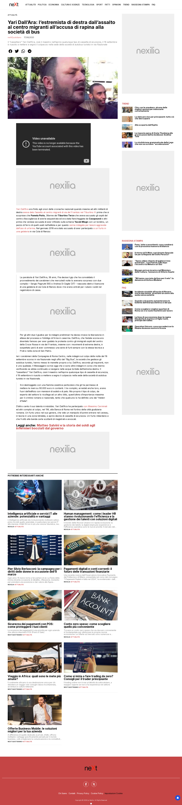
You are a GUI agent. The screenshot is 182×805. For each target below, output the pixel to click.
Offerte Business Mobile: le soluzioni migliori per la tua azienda (32, 730)
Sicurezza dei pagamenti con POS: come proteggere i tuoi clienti (30, 625)
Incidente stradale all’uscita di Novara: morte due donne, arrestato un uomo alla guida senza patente (154, 293)
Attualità (30, 4)
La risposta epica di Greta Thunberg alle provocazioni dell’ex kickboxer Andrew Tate (154, 134)
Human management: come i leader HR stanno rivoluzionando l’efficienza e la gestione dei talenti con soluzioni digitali (90, 516)
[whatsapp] (23, 53)
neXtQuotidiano (14, 37)
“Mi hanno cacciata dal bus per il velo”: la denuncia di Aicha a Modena (154, 279)
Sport (99, 4)
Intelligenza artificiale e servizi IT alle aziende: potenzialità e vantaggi (32, 515)
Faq (153, 4)
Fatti (107, 4)
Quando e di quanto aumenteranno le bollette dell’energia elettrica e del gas (153, 301)
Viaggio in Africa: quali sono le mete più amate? (34, 677)
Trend (126, 4)
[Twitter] (92, 783)
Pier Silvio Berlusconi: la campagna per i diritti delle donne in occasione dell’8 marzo (34, 571)
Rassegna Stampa (141, 4)
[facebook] (10, 53)
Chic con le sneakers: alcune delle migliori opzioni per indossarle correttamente (151, 109)
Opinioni (116, 4)
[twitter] (16, 53)
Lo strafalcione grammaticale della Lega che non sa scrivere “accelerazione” (154, 143)
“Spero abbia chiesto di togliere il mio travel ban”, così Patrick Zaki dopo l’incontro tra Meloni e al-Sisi (152, 262)
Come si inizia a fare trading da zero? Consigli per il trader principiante (88, 677)
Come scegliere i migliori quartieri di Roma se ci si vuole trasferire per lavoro (154, 310)
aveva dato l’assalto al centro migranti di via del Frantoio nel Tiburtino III (59, 212)
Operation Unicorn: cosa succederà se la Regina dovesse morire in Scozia (154, 327)
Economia (54, 4)
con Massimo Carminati (95, 406)
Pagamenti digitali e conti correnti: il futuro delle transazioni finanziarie (88, 570)
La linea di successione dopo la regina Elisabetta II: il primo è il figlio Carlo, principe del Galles (153, 318)
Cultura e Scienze (70, 4)
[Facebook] (84, 783)
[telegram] (29, 53)
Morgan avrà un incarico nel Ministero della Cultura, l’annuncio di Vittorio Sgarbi (154, 271)
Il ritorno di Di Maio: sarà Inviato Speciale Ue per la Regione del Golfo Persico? (154, 253)
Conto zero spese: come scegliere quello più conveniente (87, 625)
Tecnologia (88, 4)
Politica (42, 4)
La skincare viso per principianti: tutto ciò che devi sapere (154, 117)
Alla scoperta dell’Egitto (146, 125)
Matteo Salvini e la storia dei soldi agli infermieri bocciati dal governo (55, 426)
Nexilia (11, 527)
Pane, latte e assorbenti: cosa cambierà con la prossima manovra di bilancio (154, 245)
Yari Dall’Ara (22, 209)
